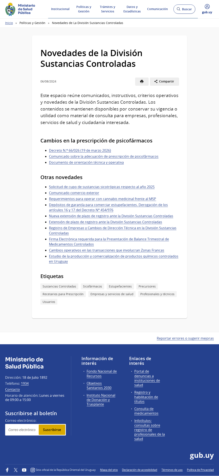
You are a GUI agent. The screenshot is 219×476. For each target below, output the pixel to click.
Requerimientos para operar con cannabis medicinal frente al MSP (102, 198)
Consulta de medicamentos (146, 411)
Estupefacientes (120, 286)
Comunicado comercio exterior (74, 192)
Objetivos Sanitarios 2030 (99, 385)
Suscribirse (52, 429)
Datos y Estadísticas (132, 9)
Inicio (9, 23)
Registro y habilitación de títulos (146, 397)
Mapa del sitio (109, 470)
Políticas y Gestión (83, 9)
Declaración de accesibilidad (139, 470)
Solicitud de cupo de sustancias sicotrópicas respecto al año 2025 (102, 186)
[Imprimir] (141, 81)
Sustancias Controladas (59, 286)
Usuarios (49, 302)
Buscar (184, 10)
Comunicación (157, 9)
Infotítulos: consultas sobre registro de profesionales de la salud (149, 429)
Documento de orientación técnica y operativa (86, 162)
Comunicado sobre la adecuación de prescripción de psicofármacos (103, 156)
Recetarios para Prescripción (63, 294)
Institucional (60, 9)
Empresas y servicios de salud (111, 294)
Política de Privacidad (200, 470)
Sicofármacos (92, 286)
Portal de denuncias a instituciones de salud (147, 378)
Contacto (12, 389)
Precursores (147, 286)
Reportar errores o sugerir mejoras (185, 338)
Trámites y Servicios (107, 9)
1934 (25, 383)
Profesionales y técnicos (157, 294)
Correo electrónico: (20, 420)
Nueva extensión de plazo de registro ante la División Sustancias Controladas (111, 216)
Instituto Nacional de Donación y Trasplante (101, 400)
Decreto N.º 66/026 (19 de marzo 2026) (80, 150)
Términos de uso (172, 470)
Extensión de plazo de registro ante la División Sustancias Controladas (105, 222)
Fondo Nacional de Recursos (102, 373)
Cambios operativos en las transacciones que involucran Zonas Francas (106, 250)
